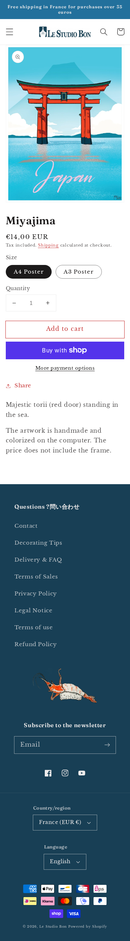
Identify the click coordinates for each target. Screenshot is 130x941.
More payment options (65, 368)
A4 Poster (29, 272)
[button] (9, 31)
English (60, 862)
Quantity (18, 288)
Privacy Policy (35, 593)
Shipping (48, 245)
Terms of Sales (36, 576)
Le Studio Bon (53, 926)
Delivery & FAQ (38, 560)
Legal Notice (33, 610)
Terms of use (33, 627)
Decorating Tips (38, 543)
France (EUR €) (60, 822)
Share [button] (22, 385)
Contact (26, 526)
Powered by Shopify (87, 926)
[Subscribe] (107, 745)
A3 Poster (79, 272)
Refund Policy (35, 644)
